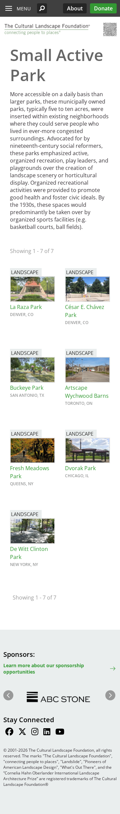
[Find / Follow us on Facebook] (9, 732)
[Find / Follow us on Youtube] (59, 732)
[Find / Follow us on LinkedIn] (46, 732)
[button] (42, 8)
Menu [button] (24, 8)
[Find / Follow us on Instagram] (34, 732)
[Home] (46, 29)
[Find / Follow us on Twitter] (22, 732)
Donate (103, 8)
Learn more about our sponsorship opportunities (43, 668)
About (75, 8)
